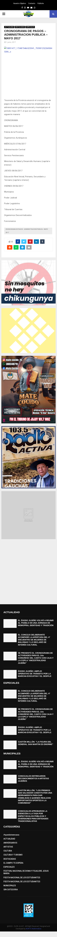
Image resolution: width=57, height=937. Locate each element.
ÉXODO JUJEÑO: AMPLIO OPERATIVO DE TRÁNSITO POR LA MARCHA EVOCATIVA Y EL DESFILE (34, 673)
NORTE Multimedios (33, 929)
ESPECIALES (30, 27)
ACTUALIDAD (9, 27)
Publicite (40, 3)
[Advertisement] (28, 570)
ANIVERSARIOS (10, 843)
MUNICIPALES (9, 885)
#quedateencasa (11, 835)
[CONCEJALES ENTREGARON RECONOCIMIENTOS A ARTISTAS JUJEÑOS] (10, 779)
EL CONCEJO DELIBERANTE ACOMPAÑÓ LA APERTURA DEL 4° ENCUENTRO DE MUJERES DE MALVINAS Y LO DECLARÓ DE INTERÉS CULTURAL (34, 640)
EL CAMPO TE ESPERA (13, 863)
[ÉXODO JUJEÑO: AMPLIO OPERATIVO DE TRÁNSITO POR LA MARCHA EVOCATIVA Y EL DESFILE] (10, 674)
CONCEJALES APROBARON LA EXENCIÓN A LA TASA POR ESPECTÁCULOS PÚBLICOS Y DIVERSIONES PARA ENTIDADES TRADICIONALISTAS (33, 816)
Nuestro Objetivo (19, 3)
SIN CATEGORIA (10, 889)
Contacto (31, 3)
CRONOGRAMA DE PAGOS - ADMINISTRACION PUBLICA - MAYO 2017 (27, 230)
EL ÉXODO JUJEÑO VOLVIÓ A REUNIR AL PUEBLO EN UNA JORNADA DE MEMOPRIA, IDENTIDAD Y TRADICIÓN (36, 622)
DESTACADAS (19, 27)
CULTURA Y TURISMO (13, 855)
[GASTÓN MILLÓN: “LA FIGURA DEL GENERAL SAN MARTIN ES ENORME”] (10, 745)
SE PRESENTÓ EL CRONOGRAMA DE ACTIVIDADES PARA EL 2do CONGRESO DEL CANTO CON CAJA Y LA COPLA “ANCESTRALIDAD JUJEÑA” (35, 658)
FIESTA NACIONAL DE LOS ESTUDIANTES (21, 877)
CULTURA (7, 851)
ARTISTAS (8, 847)
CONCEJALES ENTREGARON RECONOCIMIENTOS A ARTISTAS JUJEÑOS (33, 778)
